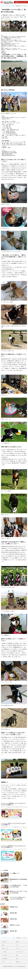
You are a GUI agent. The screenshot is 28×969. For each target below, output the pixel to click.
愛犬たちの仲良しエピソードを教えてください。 (12, 48)
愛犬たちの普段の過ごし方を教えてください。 (11, 43)
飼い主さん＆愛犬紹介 (6, 38)
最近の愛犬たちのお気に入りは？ (8, 44)
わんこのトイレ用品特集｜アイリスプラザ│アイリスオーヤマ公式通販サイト (13, 846)
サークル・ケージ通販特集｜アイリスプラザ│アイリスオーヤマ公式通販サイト (13, 804)
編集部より (4, 51)
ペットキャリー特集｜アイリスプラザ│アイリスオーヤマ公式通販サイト (13, 824)
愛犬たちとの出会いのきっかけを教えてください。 (12, 40)
